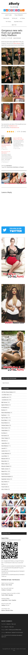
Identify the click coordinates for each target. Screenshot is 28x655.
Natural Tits (4, 471)
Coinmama (8, 590)
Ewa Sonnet (4, 435)
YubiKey (3, 605)
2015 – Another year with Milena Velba (13, 629)
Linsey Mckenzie (5, 453)
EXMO (6, 595)
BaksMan (11, 595)
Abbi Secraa (4, 402)
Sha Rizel (3, 484)
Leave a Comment (17, 38)
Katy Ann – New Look (11, 624)
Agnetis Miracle (5, 405)
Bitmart (10, 584)
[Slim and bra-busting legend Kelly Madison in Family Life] (6, 140)
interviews (3, 440)
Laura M (3, 448)
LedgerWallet (4, 600)
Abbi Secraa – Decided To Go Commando (14, 632)
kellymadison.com (15, 127)
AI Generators (4, 407)
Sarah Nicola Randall (6, 476)
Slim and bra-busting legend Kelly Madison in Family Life (6, 145)
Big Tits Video (4, 417)
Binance (3, 584)
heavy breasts (10, 167)
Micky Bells (4, 461)
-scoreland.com (4, 399)
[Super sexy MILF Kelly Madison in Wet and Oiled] (19, 143)
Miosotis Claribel (5, 466)
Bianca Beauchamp (5, 412)
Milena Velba (4, 463)
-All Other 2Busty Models (7, 392)
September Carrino (5, 479)
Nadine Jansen (4, 468)
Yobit (7, 584)
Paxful (2, 595)
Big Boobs (3, 415)
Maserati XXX (4, 458)
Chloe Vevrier (4, 428)
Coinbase (3, 590)
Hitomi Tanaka (4, 438)
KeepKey (14, 600)
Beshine (3, 410)
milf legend (21, 167)
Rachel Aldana (4, 474)
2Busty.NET (13, 648)
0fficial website (16, 43)
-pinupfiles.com (4, 397)
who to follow (4, 489)
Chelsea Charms (5, 425)
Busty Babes (4, 420)
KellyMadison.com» (13, 125)
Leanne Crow (4, 451)
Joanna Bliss (4, 443)
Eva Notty (3, 433)
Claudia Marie (4, 430)
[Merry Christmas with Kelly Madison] (7, 157)
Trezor (9, 600)
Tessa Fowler (4, 486)
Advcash (8, 610)
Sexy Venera (4, 481)
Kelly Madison (9, 165)
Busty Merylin (4, 422)
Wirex (11, 610)
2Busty (14, 3)
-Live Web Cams (5, 394)
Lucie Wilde (4, 456)
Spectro (3, 610)
